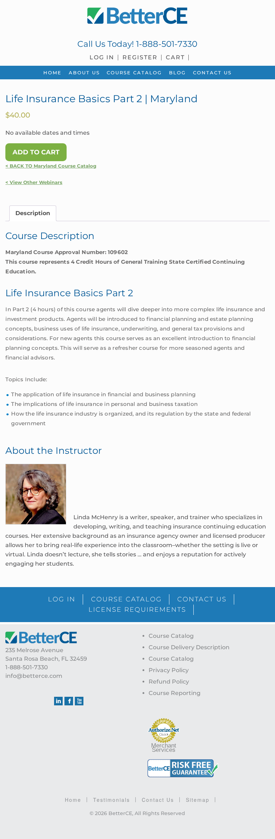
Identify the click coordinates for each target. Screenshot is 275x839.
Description (32, 213)
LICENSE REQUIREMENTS (137, 610)
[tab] (32, 213)
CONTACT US (202, 599)
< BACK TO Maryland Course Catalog (50, 166)
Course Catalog (171, 635)
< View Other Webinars (33, 182)
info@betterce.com (33, 675)
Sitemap (197, 799)
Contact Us (158, 799)
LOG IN (62, 599)
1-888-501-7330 (166, 44)
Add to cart (36, 152)
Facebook (68, 701)
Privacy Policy (169, 670)
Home (73, 799)
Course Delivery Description (189, 647)
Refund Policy (169, 681)
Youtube (79, 701)
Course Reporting (175, 693)
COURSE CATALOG (126, 599)
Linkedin (58, 701)
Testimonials (111, 799)
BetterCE (137, 16)
